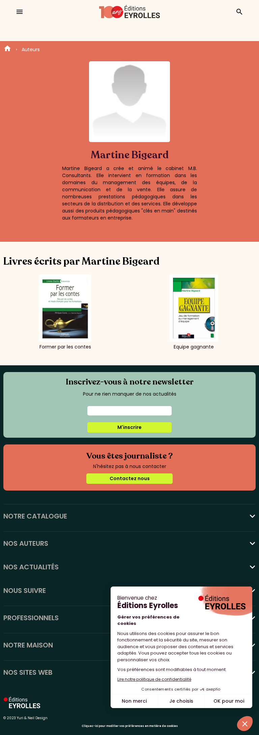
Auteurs (31, 49)
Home (7, 49)
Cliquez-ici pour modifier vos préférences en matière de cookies (130, 726)
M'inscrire (129, 427)
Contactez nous (130, 478)
